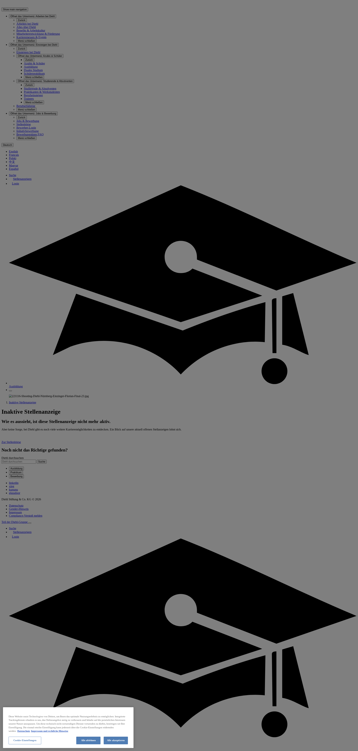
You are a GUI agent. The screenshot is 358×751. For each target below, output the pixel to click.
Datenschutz (23, 731)
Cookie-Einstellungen (25, 740)
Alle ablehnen (88, 740)
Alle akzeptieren (116, 740)
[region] (68, 727)
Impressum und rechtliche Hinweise (49, 731)
